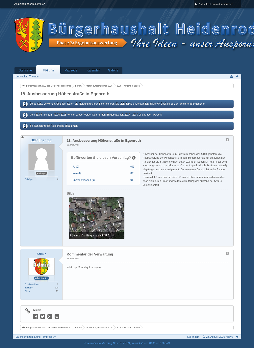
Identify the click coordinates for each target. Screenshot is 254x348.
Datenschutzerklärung (27, 336)
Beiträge (29, 179)
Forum (48, 70)
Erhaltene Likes (32, 284)
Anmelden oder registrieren (29, 3)
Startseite (25, 70)
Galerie (113, 70)
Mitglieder (71, 70)
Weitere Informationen (192, 103)
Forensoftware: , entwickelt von (127, 343)
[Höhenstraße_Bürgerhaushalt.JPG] (96, 218)
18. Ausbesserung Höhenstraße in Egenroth (64, 93)
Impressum (49, 336)
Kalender (93, 70)
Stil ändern (193, 336)
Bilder (27, 291)
